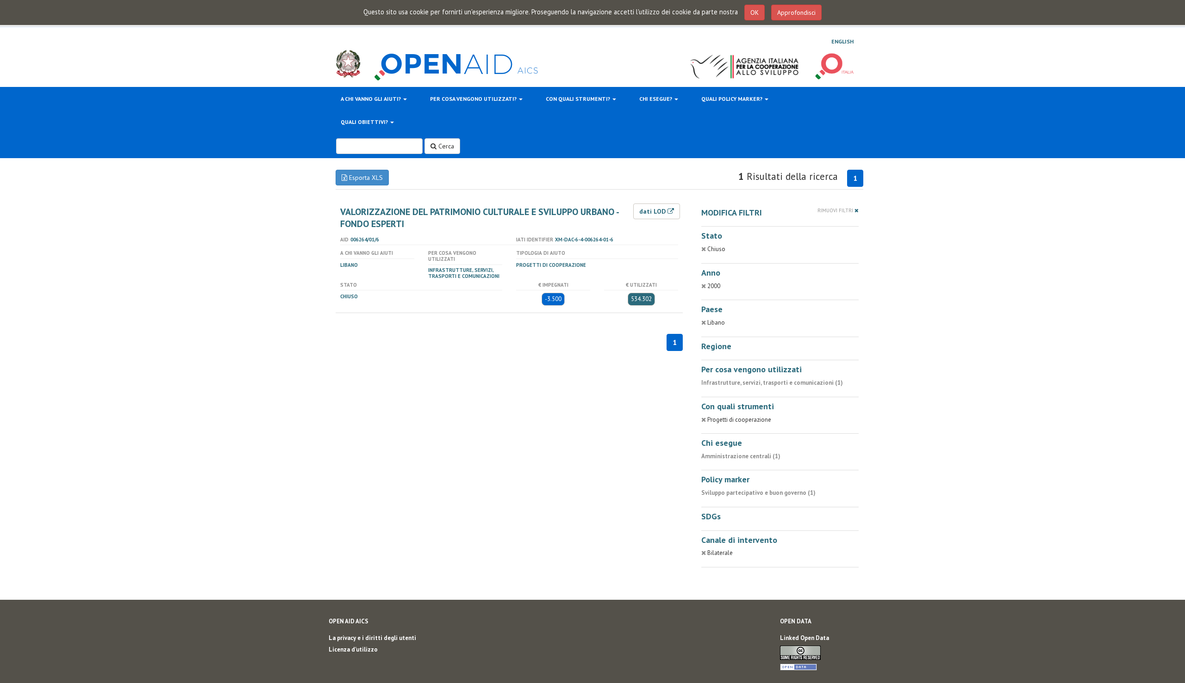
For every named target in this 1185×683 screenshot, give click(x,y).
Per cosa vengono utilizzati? (474, 98)
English (842, 41)
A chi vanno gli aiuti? (371, 98)
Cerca (445, 146)
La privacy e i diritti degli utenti (372, 638)
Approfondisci (796, 12)
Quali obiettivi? (365, 121)
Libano (349, 265)
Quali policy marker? (732, 98)
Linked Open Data (804, 638)
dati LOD (653, 211)
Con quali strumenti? (578, 98)
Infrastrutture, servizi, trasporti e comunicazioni (463, 273)
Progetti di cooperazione (551, 265)
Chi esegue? (656, 98)
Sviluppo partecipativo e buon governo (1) (758, 493)
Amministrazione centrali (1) (740, 456)
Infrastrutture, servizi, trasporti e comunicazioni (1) (772, 383)
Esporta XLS (365, 177)
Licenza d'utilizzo (353, 649)
